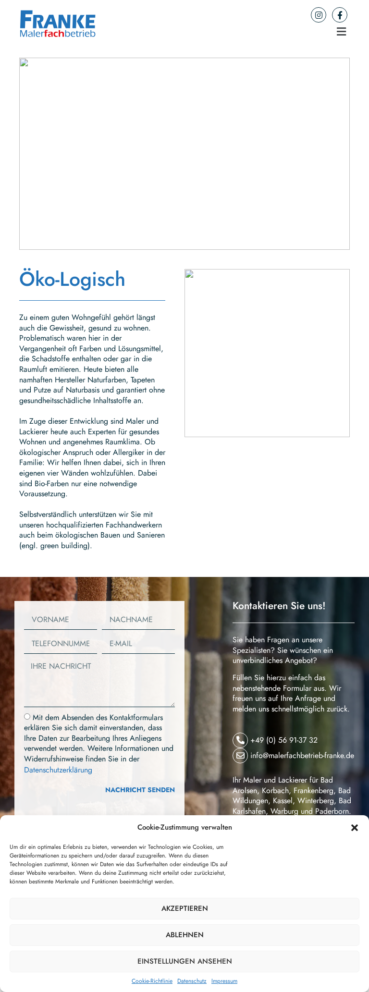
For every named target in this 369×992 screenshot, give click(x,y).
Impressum (224, 981)
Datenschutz (192, 981)
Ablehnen (185, 935)
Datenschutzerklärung (58, 769)
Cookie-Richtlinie (152, 981)
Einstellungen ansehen (184, 961)
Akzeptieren (184, 908)
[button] (354, 828)
